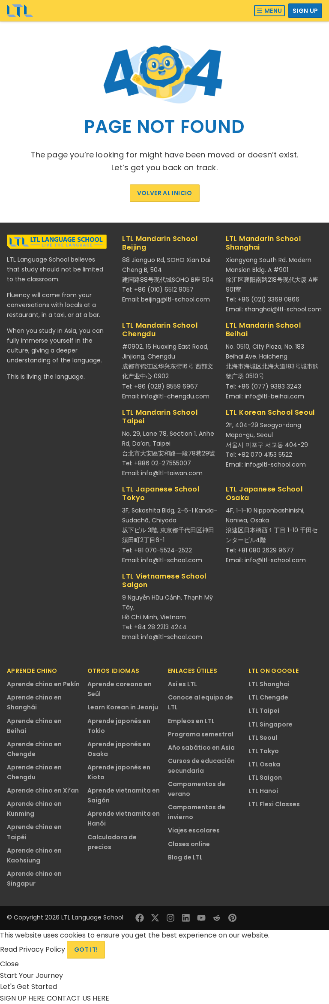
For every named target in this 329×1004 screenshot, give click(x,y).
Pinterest (232, 918)
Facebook (140, 918)
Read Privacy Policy (33, 949)
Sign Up (305, 10)
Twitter (155, 918)
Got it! (86, 949)
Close (9, 964)
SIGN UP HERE (23, 998)
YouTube (201, 918)
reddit (217, 918)
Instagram (170, 918)
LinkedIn (186, 918)
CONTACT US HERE (78, 998)
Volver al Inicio (164, 193)
